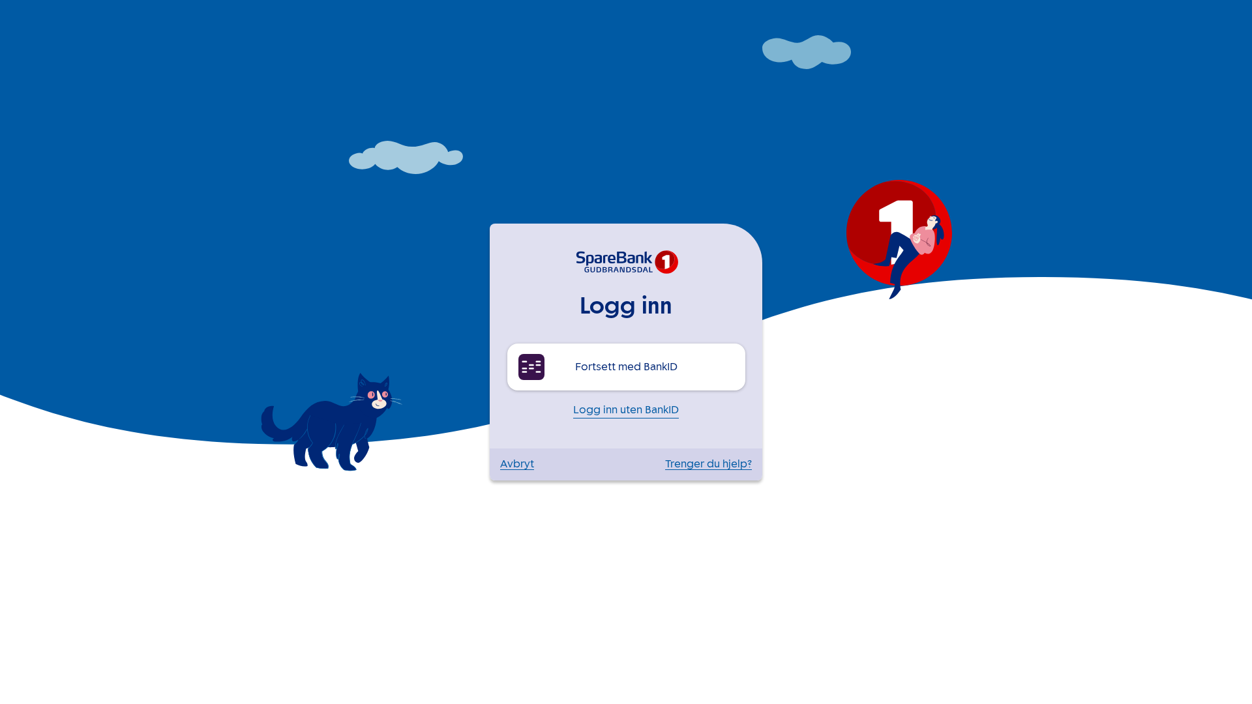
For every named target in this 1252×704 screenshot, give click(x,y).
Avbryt (517, 464)
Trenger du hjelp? (708, 464)
